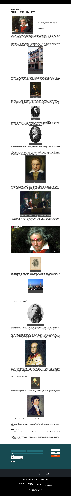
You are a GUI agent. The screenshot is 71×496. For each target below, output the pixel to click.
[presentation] (17, 458)
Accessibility (25, 479)
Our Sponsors (55, 452)
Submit (13, 461)
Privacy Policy (37, 490)
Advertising (33, 479)
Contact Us (46, 479)
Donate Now (55, 455)
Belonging (29, 479)
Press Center (37, 479)
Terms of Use (33, 490)
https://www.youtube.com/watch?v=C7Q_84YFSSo (37, 372)
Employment (42, 479)
